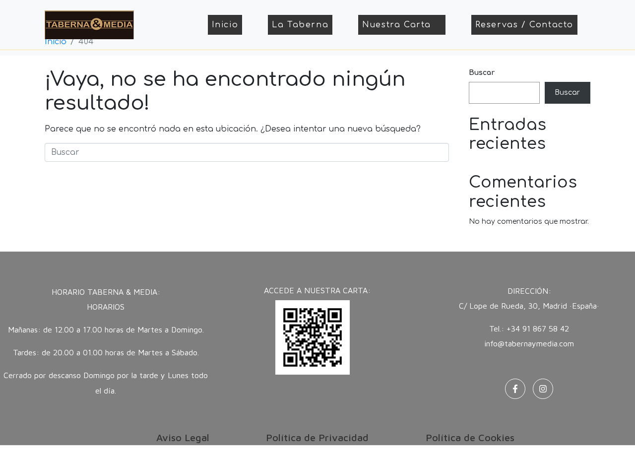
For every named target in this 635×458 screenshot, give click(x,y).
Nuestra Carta (396, 24)
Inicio (225, 24)
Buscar (482, 72)
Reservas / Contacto (524, 24)
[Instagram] (543, 389)
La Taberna (300, 24)
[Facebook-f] (515, 389)
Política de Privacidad (317, 437)
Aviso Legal (182, 437)
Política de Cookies (470, 437)
